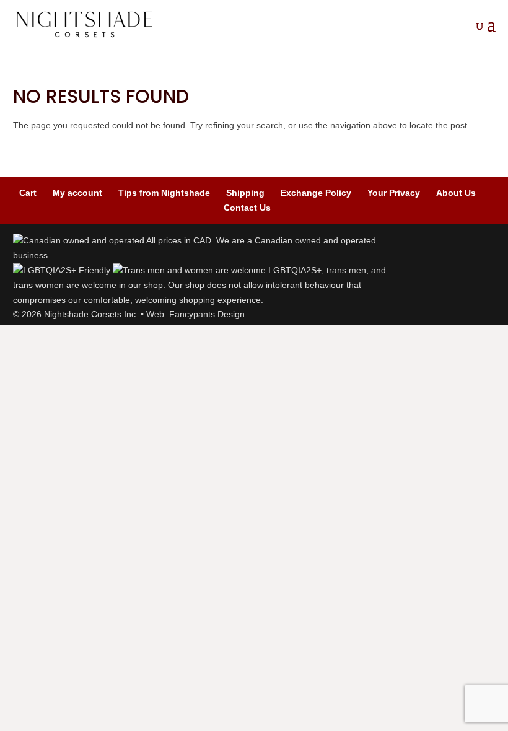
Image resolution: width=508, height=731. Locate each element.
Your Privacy (393, 193)
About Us (456, 193)
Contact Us (247, 207)
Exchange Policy (316, 193)
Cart (28, 193)
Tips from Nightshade (164, 193)
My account (77, 193)
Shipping (245, 193)
